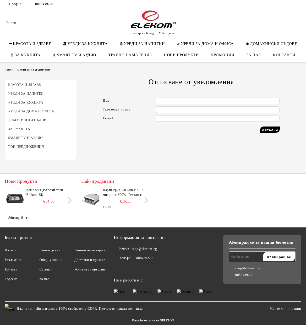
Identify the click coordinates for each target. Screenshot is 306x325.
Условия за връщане (90, 269)
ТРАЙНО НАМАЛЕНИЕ (130, 55)
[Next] (68, 200)
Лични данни (49, 250)
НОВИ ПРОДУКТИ (181, 55)
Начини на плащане (89, 250)
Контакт (11, 269)
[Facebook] (270, 4)
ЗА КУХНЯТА (28, 55)
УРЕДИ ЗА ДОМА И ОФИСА (207, 44)
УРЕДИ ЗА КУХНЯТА (87, 44)
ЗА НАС (253, 55)
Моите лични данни (285, 308)
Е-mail (108, 118)
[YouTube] (298, 4)
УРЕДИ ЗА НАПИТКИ (144, 44)
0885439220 (44, 4)
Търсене (11, 279)
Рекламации (14, 260)
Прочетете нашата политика (121, 308)
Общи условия (50, 260)
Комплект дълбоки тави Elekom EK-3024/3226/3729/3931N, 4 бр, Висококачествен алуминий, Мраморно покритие (48, 192)
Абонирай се (18, 218)
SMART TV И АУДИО (76, 55)
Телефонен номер (116, 109)
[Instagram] (291, 4)
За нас (44, 279)
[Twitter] (284, 4)
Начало (9, 69)
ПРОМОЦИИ (222, 55)
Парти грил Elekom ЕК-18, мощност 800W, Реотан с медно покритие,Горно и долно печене (124, 192)
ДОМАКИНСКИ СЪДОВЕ (273, 44)
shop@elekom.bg (144, 249)
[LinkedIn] (277, 4)
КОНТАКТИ (284, 55)
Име (106, 100)
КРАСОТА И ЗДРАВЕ (32, 44)
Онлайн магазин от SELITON (153, 320)
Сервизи (46, 269)
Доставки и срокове (89, 260)
